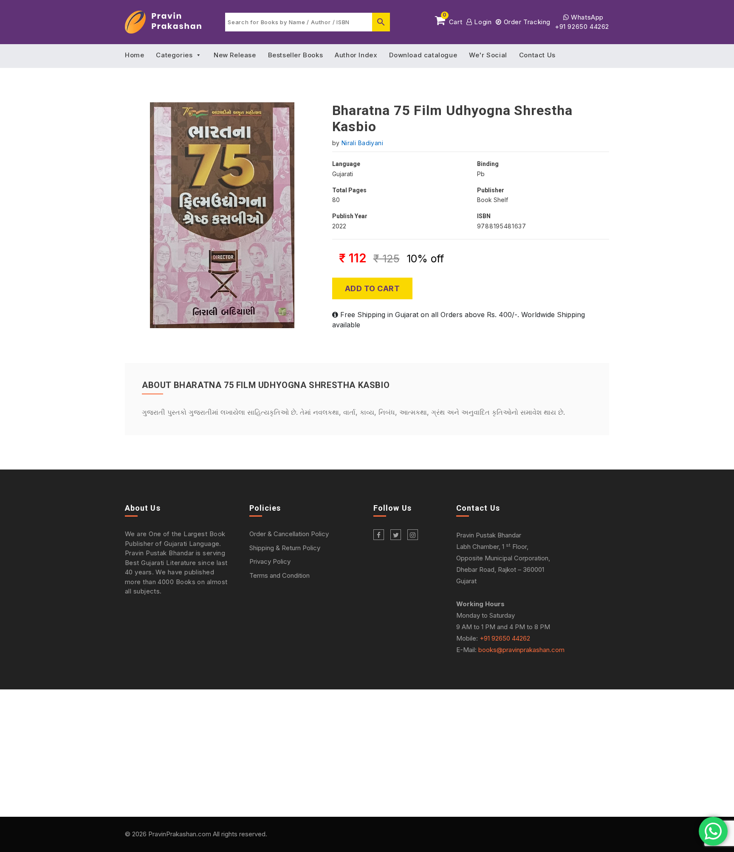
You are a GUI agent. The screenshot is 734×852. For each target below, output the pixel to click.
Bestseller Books (295, 55)
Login (481, 22)
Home (134, 55)
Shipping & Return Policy (284, 548)
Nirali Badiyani (362, 142)
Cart (452, 20)
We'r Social (488, 55)
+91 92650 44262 (582, 26)
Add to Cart (372, 288)
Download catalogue (423, 55)
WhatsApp (586, 17)
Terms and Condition (279, 575)
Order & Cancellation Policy (289, 534)
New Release (235, 55)
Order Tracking (526, 22)
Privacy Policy (270, 561)
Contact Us (537, 55)
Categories (174, 55)
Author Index (356, 55)
